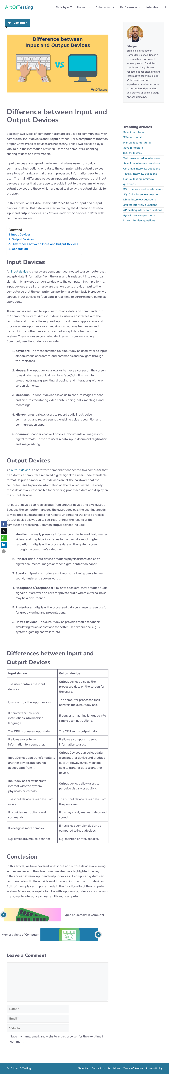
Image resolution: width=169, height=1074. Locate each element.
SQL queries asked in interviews (143, 189)
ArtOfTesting (19, 7)
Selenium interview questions (141, 163)
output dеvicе (20, 470)
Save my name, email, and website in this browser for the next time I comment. (56, 1039)
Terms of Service (133, 1068)
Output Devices (23, 239)
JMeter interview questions (140, 204)
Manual (81, 7)
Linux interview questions (139, 220)
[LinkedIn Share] (4, 545)
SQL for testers (132, 153)
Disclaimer (114, 1068)
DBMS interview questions (139, 199)
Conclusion (20, 249)
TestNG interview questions (140, 173)
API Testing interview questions (142, 210)
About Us (83, 1068)
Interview (152, 7)
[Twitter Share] (4, 531)
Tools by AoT (64, 7)
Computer (20, 22)
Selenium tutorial (133, 132)
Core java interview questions (141, 168)
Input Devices (21, 234)
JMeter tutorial (132, 137)
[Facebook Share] (4, 524)
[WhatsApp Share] (4, 538)
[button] (165, 7)
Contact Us (98, 1068)
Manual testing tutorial (137, 142)
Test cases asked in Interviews (141, 158)
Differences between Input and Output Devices (45, 244)
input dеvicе (19, 271)
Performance (128, 7)
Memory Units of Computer (20, 935)
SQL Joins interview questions (142, 194)
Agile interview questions (139, 215)
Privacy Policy (154, 1068)
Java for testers (133, 147)
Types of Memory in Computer (83, 915)
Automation (103, 7)
